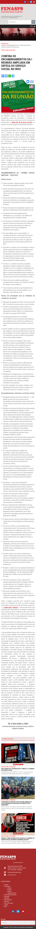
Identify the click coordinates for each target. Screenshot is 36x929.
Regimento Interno (12, 893)
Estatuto (10, 891)
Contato (6, 904)
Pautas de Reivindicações (10, 894)
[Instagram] (28, 2)
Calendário (6, 898)
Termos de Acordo (8, 903)
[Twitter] (31, 2)
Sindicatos (6, 901)
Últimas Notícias (8, 899)
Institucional (7, 886)
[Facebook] (25, 2)
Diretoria (10, 889)
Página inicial (5, 43)
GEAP (5, 906)
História (9, 888)
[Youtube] (34, 2)
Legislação (6, 896)
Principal (6, 884)
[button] (31, 26)
